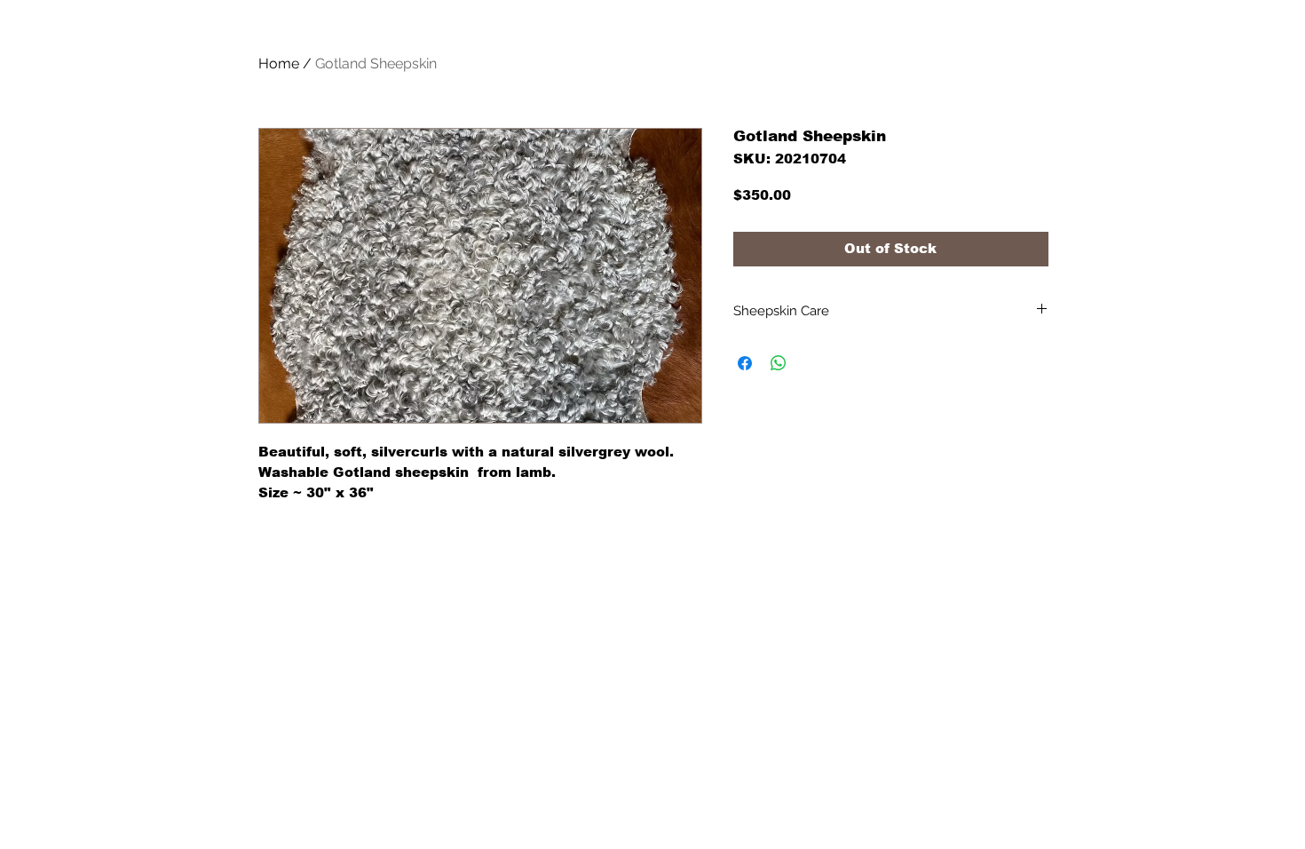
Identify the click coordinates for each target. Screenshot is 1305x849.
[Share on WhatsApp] (778, 363)
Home (278, 63)
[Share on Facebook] (744, 363)
